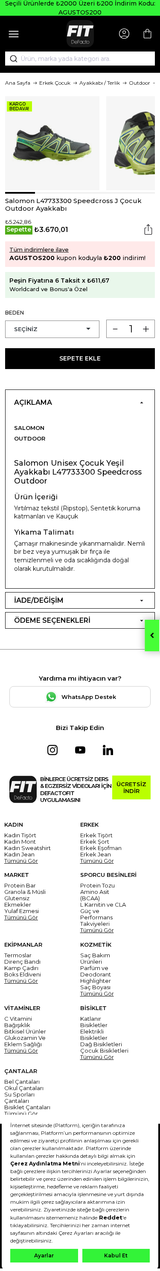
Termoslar (18, 955)
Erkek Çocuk (54, 83)
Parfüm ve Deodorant (95, 971)
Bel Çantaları (22, 1082)
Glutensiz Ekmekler (17, 901)
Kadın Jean (19, 854)
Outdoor (139, 83)
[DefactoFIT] (80, 34)
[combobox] (80, 59)
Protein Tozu (97, 885)
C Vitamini (18, 1019)
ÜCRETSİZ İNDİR (131, 787)
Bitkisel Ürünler (25, 1031)
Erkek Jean (95, 854)
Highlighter (95, 981)
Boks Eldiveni (22, 974)
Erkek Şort (94, 842)
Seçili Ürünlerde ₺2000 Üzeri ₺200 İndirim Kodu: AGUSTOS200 (80, 8)
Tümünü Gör (21, 861)
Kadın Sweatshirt (27, 848)
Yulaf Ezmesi (21, 911)
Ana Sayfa (17, 83)
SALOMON (29, 427)
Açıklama (33, 402)
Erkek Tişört (96, 835)
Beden (14, 312)
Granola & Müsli (25, 892)
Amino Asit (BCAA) (94, 895)
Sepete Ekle (80, 358)
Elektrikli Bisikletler (94, 1034)
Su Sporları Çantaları (19, 1097)
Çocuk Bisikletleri (104, 1051)
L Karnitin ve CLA (103, 905)
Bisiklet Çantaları (27, 1107)
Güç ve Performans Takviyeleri (96, 917)
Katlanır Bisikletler (94, 1022)
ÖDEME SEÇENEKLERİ (52, 620)
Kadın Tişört (20, 835)
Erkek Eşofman (101, 848)
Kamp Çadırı (21, 968)
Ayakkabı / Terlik (99, 83)
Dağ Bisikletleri (101, 1044)
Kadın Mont (20, 842)
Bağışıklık (17, 1025)
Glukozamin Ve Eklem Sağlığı (25, 1041)
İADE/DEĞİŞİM (39, 600)
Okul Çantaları (24, 1088)
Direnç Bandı (22, 962)
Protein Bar (20, 885)
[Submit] (10, 58)
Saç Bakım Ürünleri (95, 958)
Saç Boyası (95, 987)
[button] (20, 193)
